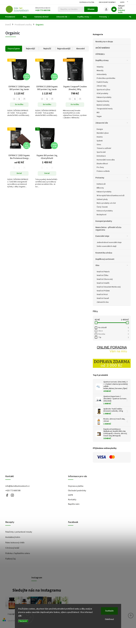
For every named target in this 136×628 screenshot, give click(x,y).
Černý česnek (102, 207)
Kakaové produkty (104, 97)
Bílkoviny (100, 188)
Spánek (100, 140)
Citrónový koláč (12, 547)
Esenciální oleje (102, 236)
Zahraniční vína (103, 302)
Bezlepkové (101, 214)
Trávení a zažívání (104, 148)
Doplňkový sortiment (104, 259)
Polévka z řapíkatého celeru (17, 553)
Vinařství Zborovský (105, 279)
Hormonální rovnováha (106, 159)
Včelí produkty (102, 93)
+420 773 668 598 (12, 490)
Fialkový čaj (10, 558)
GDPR (122, 2)
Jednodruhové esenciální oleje (109, 242)
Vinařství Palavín (103, 271)
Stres (99, 144)
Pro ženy (100, 167)
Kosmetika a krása (103, 252)
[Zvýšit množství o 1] (24, 99)
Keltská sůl (101, 184)
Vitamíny (100, 67)
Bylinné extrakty (103, 105)
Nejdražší (47, 48)
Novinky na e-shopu (104, 41)
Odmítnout (109, 619)
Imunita (100, 137)
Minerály (100, 70)
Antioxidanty (102, 74)
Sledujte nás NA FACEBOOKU (7, 495)
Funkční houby (102, 82)
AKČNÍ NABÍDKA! (102, 47)
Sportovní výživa (103, 89)
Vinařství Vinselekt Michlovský (109, 287)
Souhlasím (109, 610)
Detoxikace (101, 156)
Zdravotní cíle (101, 122)
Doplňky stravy (102, 60)
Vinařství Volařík (103, 283)
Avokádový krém (12, 537)
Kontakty (72, 499)
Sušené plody (102, 199)
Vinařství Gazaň (103, 298)
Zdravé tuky (101, 86)
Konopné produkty (103, 221)
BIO (98, 112)
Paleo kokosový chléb (14, 542)
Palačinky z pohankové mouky (18, 531)
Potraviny (99, 177)
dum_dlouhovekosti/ (12, 495)
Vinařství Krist (102, 294)
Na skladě (113, 327)
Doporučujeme (14, 48)
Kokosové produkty (105, 210)
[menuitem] (12, 17)
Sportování (101, 152)
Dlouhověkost (102, 163)
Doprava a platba (87, 2)
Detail (19, 173)
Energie (100, 129)
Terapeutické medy (105, 108)
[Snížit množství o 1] (14, 99)
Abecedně (80, 48)
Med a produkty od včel (106, 203)
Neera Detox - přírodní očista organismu (108, 228)
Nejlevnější (30, 48)
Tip (113, 337)
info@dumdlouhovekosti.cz (17, 486)
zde (20, 615)
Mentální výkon (103, 133)
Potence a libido (103, 171)
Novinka (113, 334)
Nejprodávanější (63, 48)
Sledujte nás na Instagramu (36, 590)
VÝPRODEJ (100, 54)
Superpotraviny (103, 101)
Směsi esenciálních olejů (106, 246)
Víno (97, 265)
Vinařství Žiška (102, 275)
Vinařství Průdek (103, 290)
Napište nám (73, 504)
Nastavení (23, 621)
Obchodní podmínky (107, 2)
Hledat (91, 9)
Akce (113, 331)
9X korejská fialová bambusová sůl (110, 195)
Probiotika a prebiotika (106, 78)
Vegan (99, 116)
